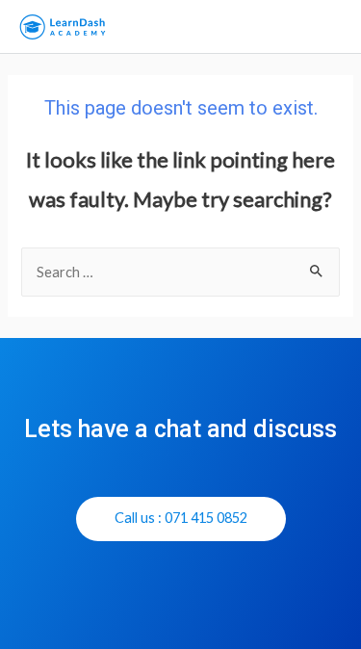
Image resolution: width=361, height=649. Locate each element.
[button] (181, 519)
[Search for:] (180, 272)
